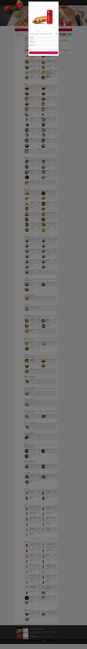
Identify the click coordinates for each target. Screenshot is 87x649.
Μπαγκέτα (31, 37)
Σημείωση (31, 45)
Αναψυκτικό (31, 41)
